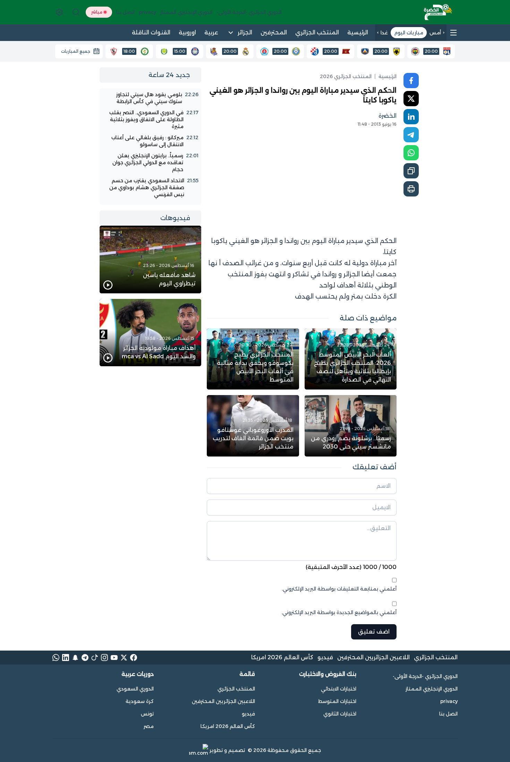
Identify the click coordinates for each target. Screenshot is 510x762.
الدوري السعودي (135, 689)
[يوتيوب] (114, 657)
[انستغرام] (104, 657)
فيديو (325, 657)
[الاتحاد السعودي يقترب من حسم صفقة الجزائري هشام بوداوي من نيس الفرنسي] (150, 187)
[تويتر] (123, 657)
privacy (449, 701)
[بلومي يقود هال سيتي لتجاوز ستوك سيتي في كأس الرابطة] (150, 98)
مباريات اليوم (408, 33)
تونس (147, 714)
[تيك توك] (94, 657)
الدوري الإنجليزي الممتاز (432, 689)
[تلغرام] (85, 657)
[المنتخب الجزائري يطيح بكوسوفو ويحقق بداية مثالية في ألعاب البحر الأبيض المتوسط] (253, 359)
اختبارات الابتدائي (338, 689)
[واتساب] (55, 657)
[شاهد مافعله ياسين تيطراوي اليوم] (150, 259)
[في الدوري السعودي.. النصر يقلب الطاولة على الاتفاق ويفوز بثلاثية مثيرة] (150, 119)
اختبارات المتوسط (337, 701)
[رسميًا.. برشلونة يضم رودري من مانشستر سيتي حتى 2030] (351, 425)
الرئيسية (388, 76)
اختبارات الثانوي (339, 714)
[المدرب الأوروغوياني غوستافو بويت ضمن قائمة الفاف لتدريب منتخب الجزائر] (253, 425)
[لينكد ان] (65, 657)
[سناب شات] (75, 657)
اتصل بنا (448, 714)
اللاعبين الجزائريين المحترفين (373, 657)
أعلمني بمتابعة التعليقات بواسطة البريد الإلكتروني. (339, 589)
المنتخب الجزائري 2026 (346, 76)
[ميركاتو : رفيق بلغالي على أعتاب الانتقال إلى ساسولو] (150, 141)
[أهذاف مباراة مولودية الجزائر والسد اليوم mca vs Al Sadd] (150, 333)
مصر (149, 726)
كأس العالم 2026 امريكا (282, 657)
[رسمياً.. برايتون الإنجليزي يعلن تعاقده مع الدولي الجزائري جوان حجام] (150, 162)
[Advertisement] (302, 178)
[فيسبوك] (133, 657)
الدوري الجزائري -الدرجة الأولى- (425, 676)
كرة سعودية (140, 701)
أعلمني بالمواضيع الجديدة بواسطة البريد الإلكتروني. (339, 612)
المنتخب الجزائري (436, 657)
